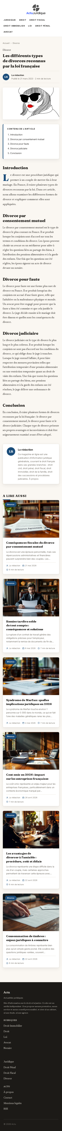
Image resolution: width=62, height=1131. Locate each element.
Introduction (16, 134)
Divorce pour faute (19, 144)
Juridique (10, 20)
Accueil (6, 43)
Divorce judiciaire (18, 148)
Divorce (16, 43)
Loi (30, 26)
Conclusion (16, 153)
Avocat (8, 32)
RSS (6, 1109)
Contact (8, 1098)
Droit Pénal (42, 26)
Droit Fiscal (37, 20)
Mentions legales (13, 1103)
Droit (22, 20)
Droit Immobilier (14, 26)
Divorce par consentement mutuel (27, 139)
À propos (34, 479)
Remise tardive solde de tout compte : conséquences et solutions (24, 625)
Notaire (8, 1048)
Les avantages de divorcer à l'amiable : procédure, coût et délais (24, 857)
